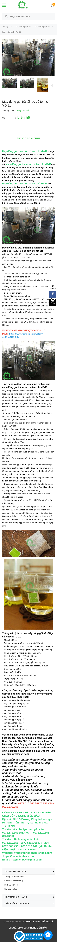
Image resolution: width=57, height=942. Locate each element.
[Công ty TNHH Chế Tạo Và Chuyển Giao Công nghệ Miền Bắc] (21, 5)
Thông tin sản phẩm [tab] (28, 138)
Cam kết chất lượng (13, 881)
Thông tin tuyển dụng (14, 876)
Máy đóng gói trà (23, 26)
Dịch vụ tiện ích (11, 885)
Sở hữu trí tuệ (10, 889)
